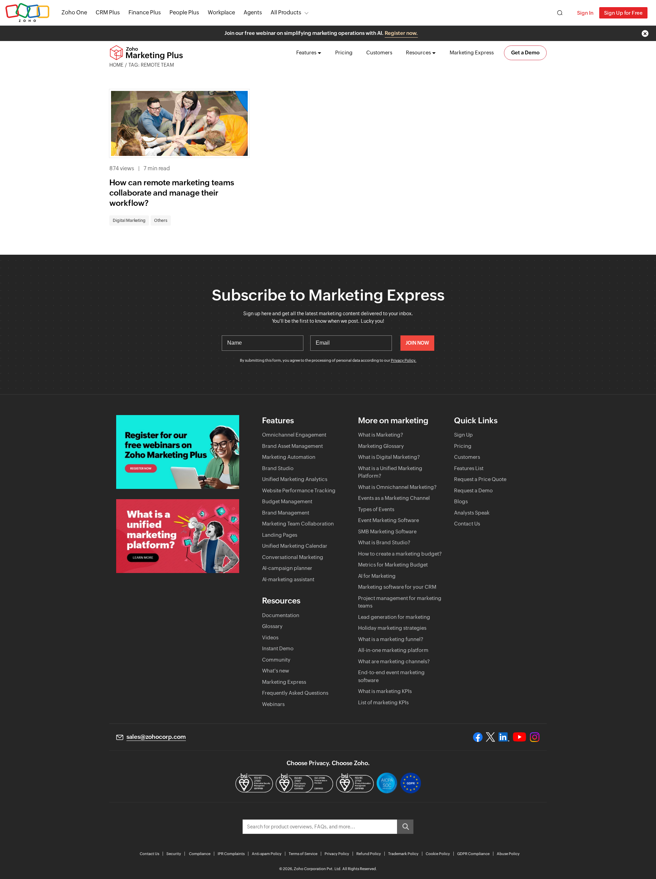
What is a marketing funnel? (390, 639)
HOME (116, 65)
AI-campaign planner (287, 568)
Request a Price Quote (480, 479)
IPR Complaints (231, 854)
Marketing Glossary (381, 446)
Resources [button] (418, 52)
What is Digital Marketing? (389, 457)
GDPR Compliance (473, 854)
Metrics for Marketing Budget (393, 565)
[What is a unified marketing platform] (177, 536)
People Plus (184, 12)
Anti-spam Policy (267, 854)
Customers (379, 52)
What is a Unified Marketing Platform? (390, 472)
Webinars (273, 704)
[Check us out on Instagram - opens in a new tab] (535, 737)
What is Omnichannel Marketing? (397, 487)
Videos (270, 637)
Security (173, 854)
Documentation (280, 615)
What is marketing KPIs (385, 691)
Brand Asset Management (292, 446)
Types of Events (376, 509)
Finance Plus (144, 12)
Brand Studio (277, 468)
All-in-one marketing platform (393, 650)
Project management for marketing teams (399, 602)
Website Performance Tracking (299, 490)
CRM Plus (108, 12)
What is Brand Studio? (384, 542)
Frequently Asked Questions (295, 693)
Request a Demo (473, 490)
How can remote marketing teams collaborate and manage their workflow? (171, 193)
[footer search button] (405, 827)
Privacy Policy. (403, 360)
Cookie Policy (438, 854)
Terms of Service (303, 854)
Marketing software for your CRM (397, 587)
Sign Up (463, 435)
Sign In (585, 13)
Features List (468, 468)
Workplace (221, 12)
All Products (286, 12)
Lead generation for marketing (394, 617)
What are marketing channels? (394, 661)
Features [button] (306, 52)
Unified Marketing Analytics (294, 479)
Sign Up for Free (623, 13)
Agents (253, 12)
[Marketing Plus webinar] (177, 452)
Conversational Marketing (292, 557)
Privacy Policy (337, 854)
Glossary (272, 626)
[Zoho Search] (559, 12)
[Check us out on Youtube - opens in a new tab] (519, 737)
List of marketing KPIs (383, 702)
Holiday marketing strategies (392, 628)
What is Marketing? (380, 435)
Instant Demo (277, 648)
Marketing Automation (288, 457)
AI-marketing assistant (288, 579)
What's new (275, 671)
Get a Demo (525, 52)
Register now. (401, 33)
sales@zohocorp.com (156, 736)
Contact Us (467, 524)
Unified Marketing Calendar (294, 546)
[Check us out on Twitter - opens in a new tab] (490, 737)
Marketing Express (472, 52)
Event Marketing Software (388, 520)
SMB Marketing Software (387, 531)
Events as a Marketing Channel (394, 498)
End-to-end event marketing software (391, 676)
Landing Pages (279, 535)
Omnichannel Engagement (294, 435)
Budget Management (287, 501)
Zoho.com (27, 13)
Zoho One (74, 12)
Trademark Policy (403, 854)
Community (276, 660)
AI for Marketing (377, 576)
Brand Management (285, 513)
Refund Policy (368, 854)
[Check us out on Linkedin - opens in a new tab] (503, 737)
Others (160, 220)
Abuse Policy (508, 854)
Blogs (461, 501)
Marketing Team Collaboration (298, 524)
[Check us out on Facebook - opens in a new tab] (478, 737)
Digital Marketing (129, 220)
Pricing (344, 52)
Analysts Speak (472, 513)
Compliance (199, 854)
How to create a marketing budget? (400, 554)
